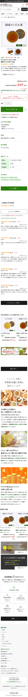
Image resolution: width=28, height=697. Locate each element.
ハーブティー (10, 14)
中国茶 (22, 14)
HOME (2, 17)
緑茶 (17, 14)
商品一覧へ (13, 369)
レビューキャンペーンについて (8, 218)
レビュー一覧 (3, 663)
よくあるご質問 (4, 658)
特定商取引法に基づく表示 (20, 686)
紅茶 (3, 639)
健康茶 (2, 14)
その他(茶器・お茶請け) (7, 643)
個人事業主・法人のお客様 (6, 654)
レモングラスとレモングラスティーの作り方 (9, 671)
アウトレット (4, 646)
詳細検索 (24, 9)
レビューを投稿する (15, 211)
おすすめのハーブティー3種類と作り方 (9, 668)
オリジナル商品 (5, 641)
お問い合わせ (14, 688)
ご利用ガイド (3, 656)
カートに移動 (13, 188)
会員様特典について (5, 660)
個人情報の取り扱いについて (8, 686)
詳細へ (13, 618)
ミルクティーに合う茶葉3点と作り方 (8, 673)
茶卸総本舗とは (4, 651)
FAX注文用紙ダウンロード (14, 682)
